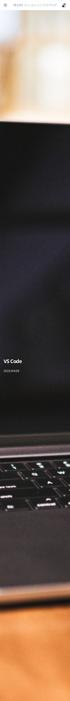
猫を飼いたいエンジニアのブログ (35, 5)
